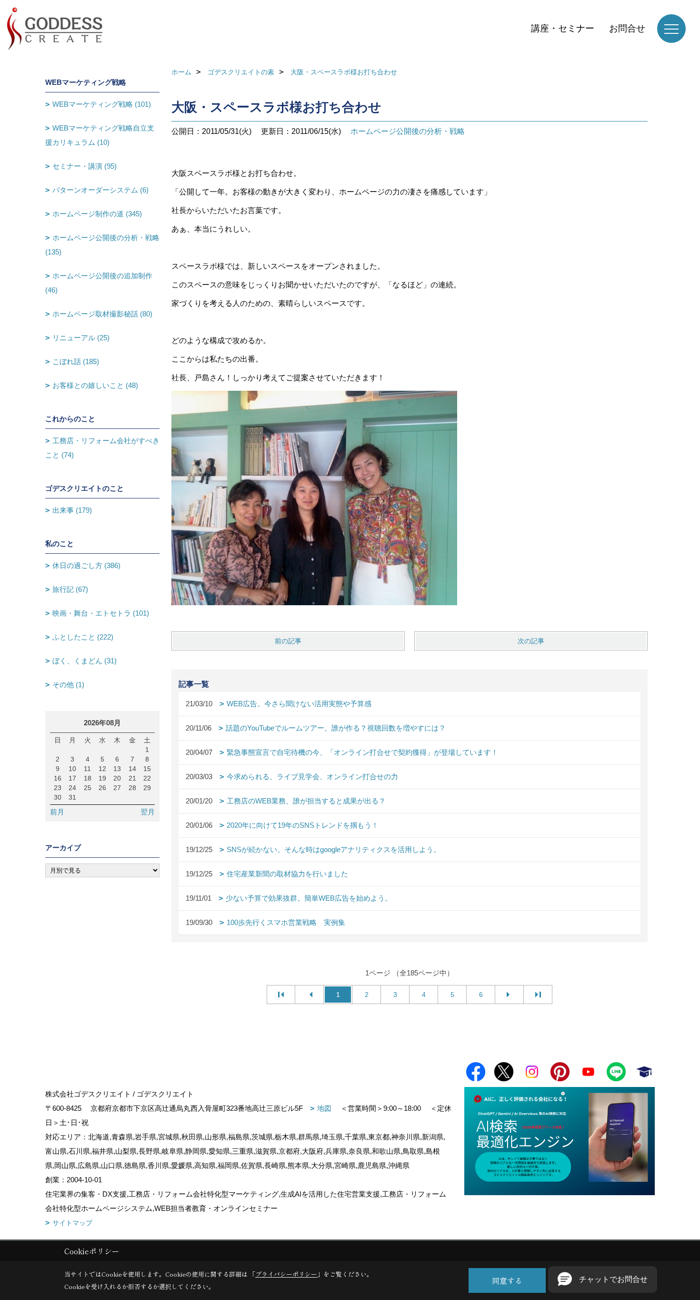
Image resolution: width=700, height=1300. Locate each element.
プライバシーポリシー (286, 1274)
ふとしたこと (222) (82, 637)
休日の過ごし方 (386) (86, 565)
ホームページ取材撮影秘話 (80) (102, 314)
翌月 (147, 812)
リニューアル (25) (81, 338)
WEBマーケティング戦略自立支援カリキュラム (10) (99, 135)
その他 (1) (68, 684)
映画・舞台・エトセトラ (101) (100, 613)
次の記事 (531, 641)
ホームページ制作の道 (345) (97, 214)
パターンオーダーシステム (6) (100, 190)
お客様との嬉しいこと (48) (95, 385)
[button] (602, 1279)
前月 (57, 812)
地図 (324, 1108)
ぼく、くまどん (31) (84, 661)
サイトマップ (72, 1223)
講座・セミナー (562, 28)
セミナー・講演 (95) (84, 166)
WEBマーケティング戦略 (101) (101, 104)
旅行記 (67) (70, 589)
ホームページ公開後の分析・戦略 (407, 131)
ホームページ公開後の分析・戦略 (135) (102, 245)
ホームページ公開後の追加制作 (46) (98, 283)
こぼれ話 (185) (75, 361)
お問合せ (627, 28)
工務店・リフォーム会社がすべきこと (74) (102, 448)
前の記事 (288, 641)
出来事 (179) (72, 510)
